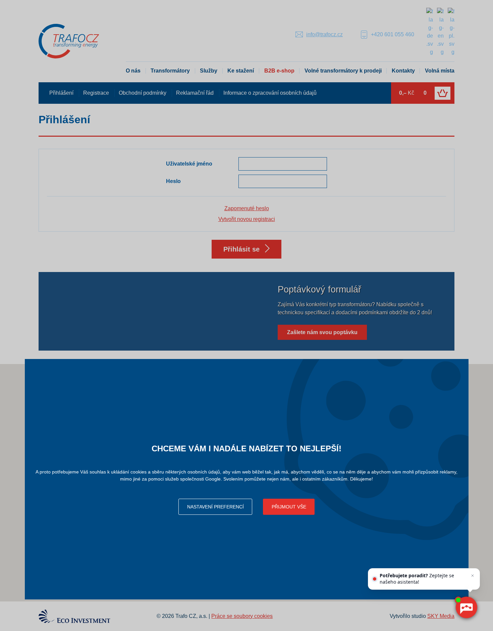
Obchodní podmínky (142, 93)
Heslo (173, 181)
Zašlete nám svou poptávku (322, 332)
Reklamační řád (195, 93)
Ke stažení (240, 71)
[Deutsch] (429, 31)
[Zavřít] (472, 575)
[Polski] (451, 31)
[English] (440, 31)
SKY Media (440, 616)
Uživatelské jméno (189, 164)
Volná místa (439, 71)
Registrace (96, 93)
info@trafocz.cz (324, 34)
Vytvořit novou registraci (246, 219)
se (241, 249)
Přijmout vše (289, 506)
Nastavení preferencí (215, 506)
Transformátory (170, 71)
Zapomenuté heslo (246, 208)
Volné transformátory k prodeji (343, 71)
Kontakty (403, 71)
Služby (208, 71)
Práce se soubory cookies (242, 616)
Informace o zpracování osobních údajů (270, 93)
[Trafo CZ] (69, 41)
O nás (133, 71)
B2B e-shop (279, 71)
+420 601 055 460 (392, 34)
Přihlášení (61, 93)
